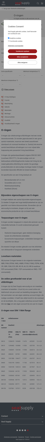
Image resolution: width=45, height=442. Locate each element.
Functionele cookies (15, 41)
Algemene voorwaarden (15, 46)
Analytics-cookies (15, 38)
